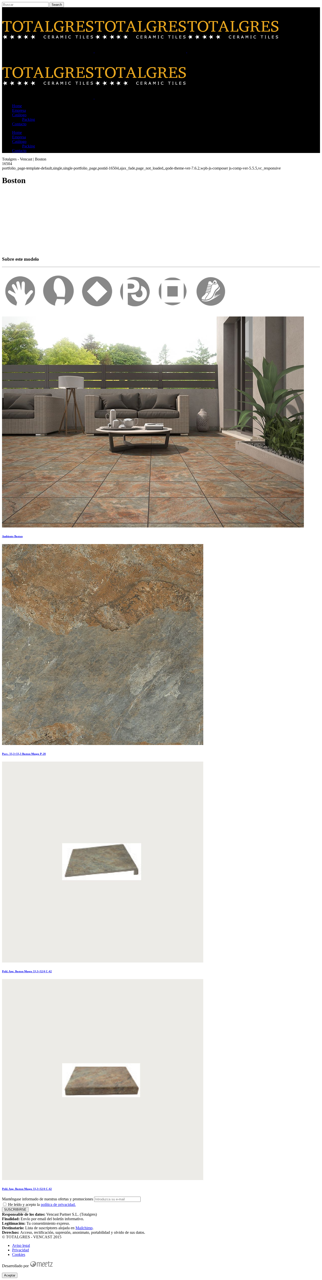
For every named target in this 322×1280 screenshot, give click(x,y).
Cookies (18, 1254)
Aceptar (9, 1275)
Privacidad (20, 1250)
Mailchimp (84, 1228)
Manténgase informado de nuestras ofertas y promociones (47, 1199)
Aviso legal (21, 1245)
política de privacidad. (58, 1204)
